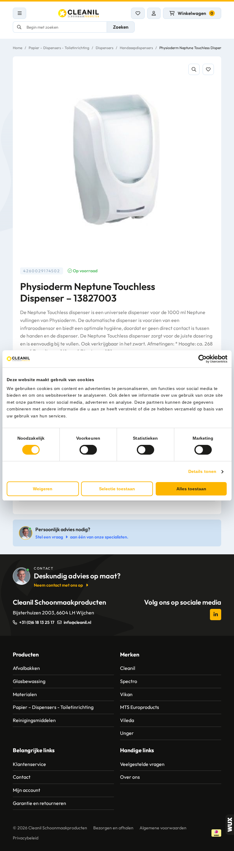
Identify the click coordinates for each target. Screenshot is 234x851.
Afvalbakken (26, 668)
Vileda (127, 720)
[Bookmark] (208, 69)
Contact (21, 777)
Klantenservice (29, 764)
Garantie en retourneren (39, 803)
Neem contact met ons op (58, 585)
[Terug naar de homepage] (78, 13)
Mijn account (26, 790)
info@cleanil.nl (77, 622)
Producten (26, 654)
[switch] (88, 450)
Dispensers (104, 47)
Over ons (130, 777)
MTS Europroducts (139, 707)
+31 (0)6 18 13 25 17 (36, 622)
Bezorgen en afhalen (113, 828)
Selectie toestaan (117, 488)
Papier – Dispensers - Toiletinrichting (59, 47)
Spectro (128, 681)
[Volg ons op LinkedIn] (215, 614)
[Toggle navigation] (19, 13)
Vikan (126, 694)
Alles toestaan (191, 488)
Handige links (137, 750)
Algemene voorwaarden (163, 828)
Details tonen (202, 471)
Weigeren (42, 488)
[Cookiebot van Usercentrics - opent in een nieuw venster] (200, 359)
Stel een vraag (49, 537)
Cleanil (127, 668)
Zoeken (120, 27)
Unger (127, 733)
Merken (129, 654)
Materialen (25, 694)
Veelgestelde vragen (142, 764)
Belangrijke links (34, 750)
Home (17, 47)
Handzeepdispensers (136, 47)
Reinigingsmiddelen (34, 720)
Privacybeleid (25, 838)
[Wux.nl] (229, 824)
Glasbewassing (29, 681)
